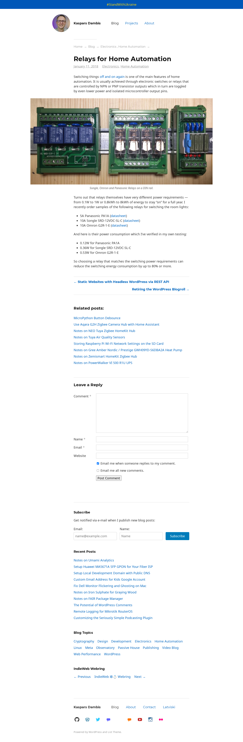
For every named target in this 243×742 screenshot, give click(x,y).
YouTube (140, 719)
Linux (78, 647)
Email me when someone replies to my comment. (138, 463)
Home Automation (132, 46)
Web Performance (87, 654)
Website (80, 456)
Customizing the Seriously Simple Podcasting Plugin (113, 618)
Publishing (151, 647)
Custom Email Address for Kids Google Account (109, 579)
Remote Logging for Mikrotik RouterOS (103, 611)
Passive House (129, 647)
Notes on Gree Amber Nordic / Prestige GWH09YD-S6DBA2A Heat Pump (128, 350)
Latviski (169, 707)
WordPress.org (87, 719)
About (149, 23)
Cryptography (84, 641)
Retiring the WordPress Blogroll (158, 289)
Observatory (105, 647)
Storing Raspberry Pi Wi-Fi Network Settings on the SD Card (118, 343)
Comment (82, 396)
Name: (125, 529)
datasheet (118, 216)
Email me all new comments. (122, 470)
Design (102, 641)
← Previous (82, 676)
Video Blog (170, 647)
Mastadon (108, 719)
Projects (131, 23)
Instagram (150, 719)
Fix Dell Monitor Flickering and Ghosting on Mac (110, 586)
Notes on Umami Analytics (94, 560)
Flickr (161, 719)
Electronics (108, 46)
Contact (149, 707)
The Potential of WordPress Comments (103, 605)
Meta (89, 647)
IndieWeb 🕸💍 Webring (112, 676)
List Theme (114, 732)
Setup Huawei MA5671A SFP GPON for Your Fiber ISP (113, 566)
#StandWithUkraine (121, 4)
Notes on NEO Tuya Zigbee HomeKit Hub (104, 331)
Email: (78, 529)
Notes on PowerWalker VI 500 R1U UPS (103, 363)
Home (78, 46)
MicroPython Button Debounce (97, 318)
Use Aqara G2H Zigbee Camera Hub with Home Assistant (116, 324)
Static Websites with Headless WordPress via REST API (123, 282)
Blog (115, 23)
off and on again (112, 76)
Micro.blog (129, 719)
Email (79, 447)
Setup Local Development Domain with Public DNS (112, 573)
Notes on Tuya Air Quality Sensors (99, 337)
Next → (140, 676)
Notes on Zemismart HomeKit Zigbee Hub (105, 356)
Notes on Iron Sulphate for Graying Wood (105, 592)
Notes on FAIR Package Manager (98, 598)
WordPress (112, 654)
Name (79, 439)
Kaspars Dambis (87, 707)
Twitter (98, 719)
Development (121, 641)
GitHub (77, 719)
